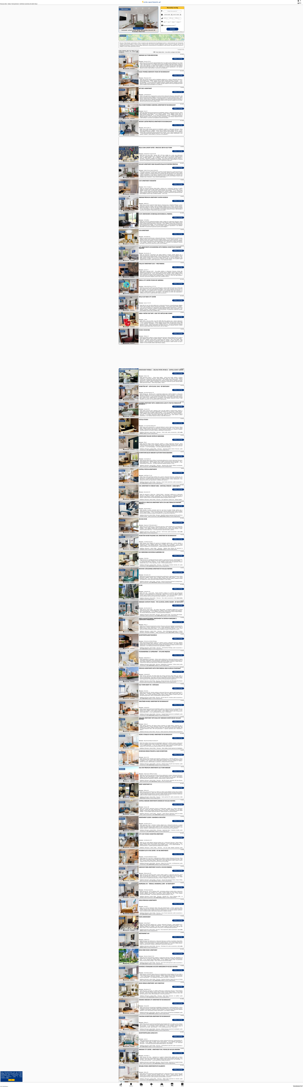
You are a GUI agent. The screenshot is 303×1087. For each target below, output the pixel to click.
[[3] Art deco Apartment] (129, 95)
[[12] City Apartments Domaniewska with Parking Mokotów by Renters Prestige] (129, 254)
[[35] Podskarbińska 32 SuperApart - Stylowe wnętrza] (129, 658)
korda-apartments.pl (151, 2)
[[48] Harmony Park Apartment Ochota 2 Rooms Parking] (129, 874)
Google (2, 1073)
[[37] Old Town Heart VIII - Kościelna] (129, 691)
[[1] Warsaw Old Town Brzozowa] (129, 62)
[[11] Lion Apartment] (129, 237)
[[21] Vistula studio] (129, 426)
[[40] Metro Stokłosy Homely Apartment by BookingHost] (129, 741)
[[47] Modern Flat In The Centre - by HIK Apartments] (129, 857)
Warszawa (121, 56)
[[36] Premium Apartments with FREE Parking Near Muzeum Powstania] (129, 675)
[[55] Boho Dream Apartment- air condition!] (129, 990)
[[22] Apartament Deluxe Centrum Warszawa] (129, 443)
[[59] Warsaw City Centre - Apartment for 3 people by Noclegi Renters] (129, 1056)
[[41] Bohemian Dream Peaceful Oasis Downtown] (129, 758)
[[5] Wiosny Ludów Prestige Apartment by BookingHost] (129, 128)
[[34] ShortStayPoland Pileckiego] (129, 642)
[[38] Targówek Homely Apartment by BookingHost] (129, 708)
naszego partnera (154, 433)
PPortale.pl (6, 1086)
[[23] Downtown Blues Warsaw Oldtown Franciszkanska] (129, 459)
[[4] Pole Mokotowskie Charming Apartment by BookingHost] (129, 112)
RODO (7, 1077)
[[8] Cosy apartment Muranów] (129, 187)
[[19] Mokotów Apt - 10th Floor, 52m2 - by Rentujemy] (129, 393)
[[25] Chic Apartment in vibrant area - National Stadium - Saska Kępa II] (129, 492)
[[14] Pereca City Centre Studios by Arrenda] (129, 287)
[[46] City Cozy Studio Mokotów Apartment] (129, 841)
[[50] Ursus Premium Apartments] (129, 907)
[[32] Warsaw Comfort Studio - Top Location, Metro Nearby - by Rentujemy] (129, 608)
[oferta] (123, 68)
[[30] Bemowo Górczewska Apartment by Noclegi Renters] (129, 575)
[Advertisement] (151, 357)
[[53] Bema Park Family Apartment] (129, 957)
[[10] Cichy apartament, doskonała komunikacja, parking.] (129, 220)
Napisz (301, 1086)
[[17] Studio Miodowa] (129, 336)
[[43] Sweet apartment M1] (129, 791)
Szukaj (172, 29)
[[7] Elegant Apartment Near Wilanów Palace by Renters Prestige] (129, 171)
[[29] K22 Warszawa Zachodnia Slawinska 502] (129, 559)
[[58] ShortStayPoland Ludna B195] (129, 1039)
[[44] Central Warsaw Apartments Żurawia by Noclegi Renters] (129, 807)
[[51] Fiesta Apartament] (129, 923)
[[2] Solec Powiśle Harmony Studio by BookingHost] (129, 78)
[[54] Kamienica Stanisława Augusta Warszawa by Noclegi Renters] (129, 973)
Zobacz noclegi (178, 58)
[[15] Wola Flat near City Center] (129, 303)
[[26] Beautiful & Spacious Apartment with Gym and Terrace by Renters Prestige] (129, 509)
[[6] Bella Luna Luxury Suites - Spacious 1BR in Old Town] (129, 154)
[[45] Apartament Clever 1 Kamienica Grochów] (129, 824)
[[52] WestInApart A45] (129, 940)
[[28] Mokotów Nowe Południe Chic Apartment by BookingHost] (129, 542)
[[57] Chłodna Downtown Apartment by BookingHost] (129, 1023)
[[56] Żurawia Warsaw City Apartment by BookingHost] (129, 1006)
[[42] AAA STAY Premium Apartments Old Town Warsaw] (129, 774)
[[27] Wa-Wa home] (129, 526)
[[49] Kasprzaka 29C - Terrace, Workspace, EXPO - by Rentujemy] (129, 890)
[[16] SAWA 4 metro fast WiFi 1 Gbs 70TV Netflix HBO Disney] (129, 320)
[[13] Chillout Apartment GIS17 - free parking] (129, 270)
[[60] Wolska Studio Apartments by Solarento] (129, 1073)
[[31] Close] (129, 592)
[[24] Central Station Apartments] (129, 476)
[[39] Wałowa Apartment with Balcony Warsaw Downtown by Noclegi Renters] (129, 724)
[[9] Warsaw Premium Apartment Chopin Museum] (129, 204)
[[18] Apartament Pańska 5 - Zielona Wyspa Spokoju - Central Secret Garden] (129, 376)
